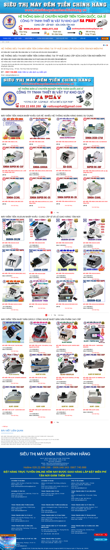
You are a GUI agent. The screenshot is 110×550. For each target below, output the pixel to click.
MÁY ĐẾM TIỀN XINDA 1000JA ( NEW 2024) (40, 170)
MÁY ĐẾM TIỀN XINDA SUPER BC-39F (66, 141)
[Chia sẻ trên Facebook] (103, 45)
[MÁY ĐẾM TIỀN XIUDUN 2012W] (13, 229)
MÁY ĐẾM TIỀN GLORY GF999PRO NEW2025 (14, 377)
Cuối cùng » (61, 315)
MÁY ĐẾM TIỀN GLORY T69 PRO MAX (12, 345)
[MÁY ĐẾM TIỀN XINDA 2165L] (40, 128)
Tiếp (57, 212)
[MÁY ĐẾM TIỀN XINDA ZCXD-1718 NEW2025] (94, 128)
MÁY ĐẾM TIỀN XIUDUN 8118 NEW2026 (93, 304)
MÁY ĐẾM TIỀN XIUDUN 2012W (10, 243)
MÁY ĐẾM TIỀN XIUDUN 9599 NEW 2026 (67, 304)
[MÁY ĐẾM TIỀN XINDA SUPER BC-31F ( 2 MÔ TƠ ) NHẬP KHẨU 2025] (13, 157)
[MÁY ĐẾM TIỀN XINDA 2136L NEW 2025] (13, 188)
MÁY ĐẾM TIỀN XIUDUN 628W (37, 273)
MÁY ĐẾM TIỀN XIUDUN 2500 (37, 243)
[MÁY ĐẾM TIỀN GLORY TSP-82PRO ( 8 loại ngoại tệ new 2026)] (40, 332)
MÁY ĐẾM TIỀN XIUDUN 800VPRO (65, 273)
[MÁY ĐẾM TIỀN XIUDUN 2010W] (67, 229)
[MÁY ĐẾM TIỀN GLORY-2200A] (94, 396)
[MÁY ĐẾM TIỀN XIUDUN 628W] (40, 260)
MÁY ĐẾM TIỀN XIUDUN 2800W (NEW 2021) (14, 273)
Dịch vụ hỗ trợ (62, 38)
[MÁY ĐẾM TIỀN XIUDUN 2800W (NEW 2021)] (13, 260)
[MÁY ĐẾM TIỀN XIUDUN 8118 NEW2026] (94, 290)
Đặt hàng (16, 145)
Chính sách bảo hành (45, 38)
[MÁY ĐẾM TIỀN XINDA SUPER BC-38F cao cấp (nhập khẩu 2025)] (94, 157)
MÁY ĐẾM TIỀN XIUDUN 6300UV (91, 273)
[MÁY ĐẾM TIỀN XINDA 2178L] (13, 128)
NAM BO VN (63, 548)
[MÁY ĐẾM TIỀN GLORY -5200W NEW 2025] (13, 396)
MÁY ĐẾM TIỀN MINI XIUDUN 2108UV (12, 304)
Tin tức (74, 38)
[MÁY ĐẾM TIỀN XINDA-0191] (67, 157)
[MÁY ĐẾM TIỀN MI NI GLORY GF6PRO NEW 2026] (67, 332)
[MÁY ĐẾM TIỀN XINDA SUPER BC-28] (67, 188)
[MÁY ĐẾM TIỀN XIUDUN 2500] (40, 229)
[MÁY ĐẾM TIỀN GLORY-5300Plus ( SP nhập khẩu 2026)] (67, 364)
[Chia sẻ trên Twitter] (105, 45)
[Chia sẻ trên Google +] (107, 45)
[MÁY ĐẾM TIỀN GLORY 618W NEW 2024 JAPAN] (40, 396)
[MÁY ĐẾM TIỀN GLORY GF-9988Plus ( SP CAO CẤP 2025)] (94, 364)
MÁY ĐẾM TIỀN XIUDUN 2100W (91, 243)
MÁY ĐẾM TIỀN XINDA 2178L (9, 141)
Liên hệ (82, 38)
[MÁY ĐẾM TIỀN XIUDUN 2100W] (94, 229)
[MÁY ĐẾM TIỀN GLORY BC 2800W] (67, 396)
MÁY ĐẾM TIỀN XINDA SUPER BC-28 (66, 201)
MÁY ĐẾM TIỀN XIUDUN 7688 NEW (38, 304)
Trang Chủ (7, 38)
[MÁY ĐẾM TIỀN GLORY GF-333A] (40, 364)
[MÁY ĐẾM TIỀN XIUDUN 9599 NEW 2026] (67, 290)
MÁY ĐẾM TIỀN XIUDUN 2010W (64, 243)
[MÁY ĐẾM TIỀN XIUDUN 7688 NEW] (40, 290)
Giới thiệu (18, 38)
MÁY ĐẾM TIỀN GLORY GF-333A (37, 377)
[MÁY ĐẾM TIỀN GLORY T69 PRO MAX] (13, 332)
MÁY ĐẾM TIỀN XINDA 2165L (36, 141)
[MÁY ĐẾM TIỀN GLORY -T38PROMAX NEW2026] (94, 332)
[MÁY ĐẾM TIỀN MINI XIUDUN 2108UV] (13, 290)
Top (106, 544)
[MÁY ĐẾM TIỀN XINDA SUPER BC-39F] (67, 128)
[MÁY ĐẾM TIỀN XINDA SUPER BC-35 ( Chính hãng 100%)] (40, 188)
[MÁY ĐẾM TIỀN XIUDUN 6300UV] (94, 260)
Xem (12, 145)
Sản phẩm (28, 38)
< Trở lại (4, 426)
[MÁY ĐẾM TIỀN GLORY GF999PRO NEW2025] (13, 364)
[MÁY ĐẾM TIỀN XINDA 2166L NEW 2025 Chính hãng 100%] (94, 188)
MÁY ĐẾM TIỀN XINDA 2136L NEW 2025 (12, 201)
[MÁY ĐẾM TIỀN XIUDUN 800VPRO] (67, 260)
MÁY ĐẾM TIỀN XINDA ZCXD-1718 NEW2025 (95, 141)
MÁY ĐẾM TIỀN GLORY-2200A (91, 409)
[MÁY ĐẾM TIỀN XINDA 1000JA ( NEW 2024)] (40, 157)
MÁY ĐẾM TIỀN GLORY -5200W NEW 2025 (13, 409)
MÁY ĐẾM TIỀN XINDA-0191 (63, 170)
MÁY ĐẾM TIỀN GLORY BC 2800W (65, 409)
